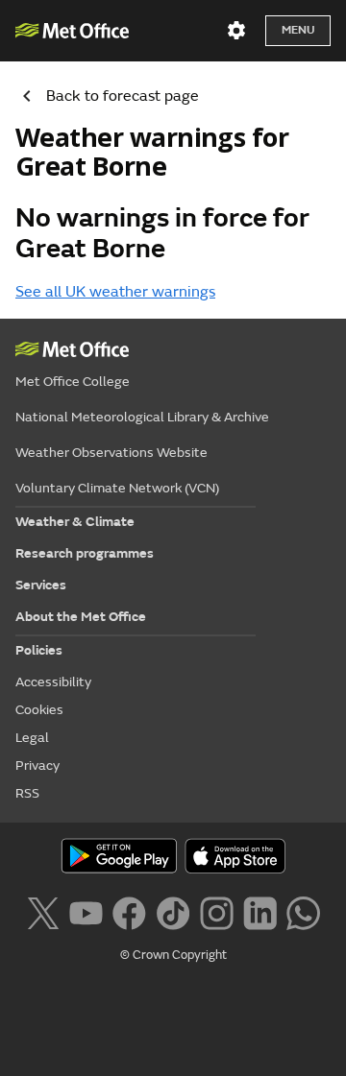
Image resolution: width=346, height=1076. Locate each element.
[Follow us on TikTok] (172, 912)
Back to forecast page (122, 96)
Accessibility (53, 682)
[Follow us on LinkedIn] (260, 912)
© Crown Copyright (173, 955)
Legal (32, 737)
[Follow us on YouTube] (86, 912)
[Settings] (236, 30)
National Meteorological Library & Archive (142, 417)
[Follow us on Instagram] (217, 912)
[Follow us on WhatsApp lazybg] (303, 912)
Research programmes (84, 553)
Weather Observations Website (111, 452)
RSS (27, 793)
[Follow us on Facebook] (129, 912)
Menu (298, 30)
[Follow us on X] (43, 912)
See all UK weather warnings (115, 291)
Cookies (39, 710)
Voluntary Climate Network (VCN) (117, 488)
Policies (38, 650)
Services (40, 585)
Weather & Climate (75, 522)
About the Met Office (80, 617)
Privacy (37, 765)
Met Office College (72, 381)
